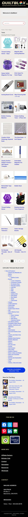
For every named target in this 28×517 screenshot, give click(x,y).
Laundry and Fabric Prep (14, 334)
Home (2, 29)
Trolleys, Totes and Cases (14, 362)
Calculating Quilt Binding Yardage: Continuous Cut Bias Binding (15, 398)
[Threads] (10, 425)
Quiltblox (13, 292)
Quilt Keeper (14, 295)
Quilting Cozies (15, 277)
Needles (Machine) (13, 339)
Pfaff (12, 290)
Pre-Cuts (13, 316)
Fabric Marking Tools (13, 312)
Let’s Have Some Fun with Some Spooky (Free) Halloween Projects (15, 387)
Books (9, 275)
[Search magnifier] (24, 23)
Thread (10, 359)
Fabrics (10, 313)
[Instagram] (15, 425)
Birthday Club (5, 458)
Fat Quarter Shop (15, 284)
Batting (10, 274)
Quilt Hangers (11, 348)
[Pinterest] (4, 431)
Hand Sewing (11, 330)
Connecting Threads (16, 282)
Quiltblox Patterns (12, 351)
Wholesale (4, 470)
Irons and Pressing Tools (14, 331)
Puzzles (10, 346)
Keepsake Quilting (15, 285)
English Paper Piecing (13, 308)
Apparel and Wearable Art (14, 272)
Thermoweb (14, 300)
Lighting (10, 336)
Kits (9, 333)
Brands (10, 279)
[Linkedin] (10, 431)
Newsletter (5, 464)
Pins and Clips (11, 344)
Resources (4, 467)
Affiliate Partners (6, 455)
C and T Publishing (16, 280)
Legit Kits (13, 287)
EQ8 (9, 310)
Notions (10, 341)
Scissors (10, 356)
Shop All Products (10, 271)
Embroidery (11, 307)
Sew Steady (14, 297)
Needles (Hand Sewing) (14, 338)
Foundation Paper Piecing (14, 323)
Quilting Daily (14, 293)
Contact (4, 461)
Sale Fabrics (14, 318)
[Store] (15, 431)
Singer (12, 298)
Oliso (12, 289)
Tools (6, 29)
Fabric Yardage (15, 315)
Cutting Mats (11, 305)
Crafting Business (12, 303)
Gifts (9, 328)
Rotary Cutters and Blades (15, 352)
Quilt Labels (11, 349)
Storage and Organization (14, 357)
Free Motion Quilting (13, 321)
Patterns (10, 343)
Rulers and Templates (13, 354)
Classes (10, 302)
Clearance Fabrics (15, 320)
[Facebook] (4, 425)
